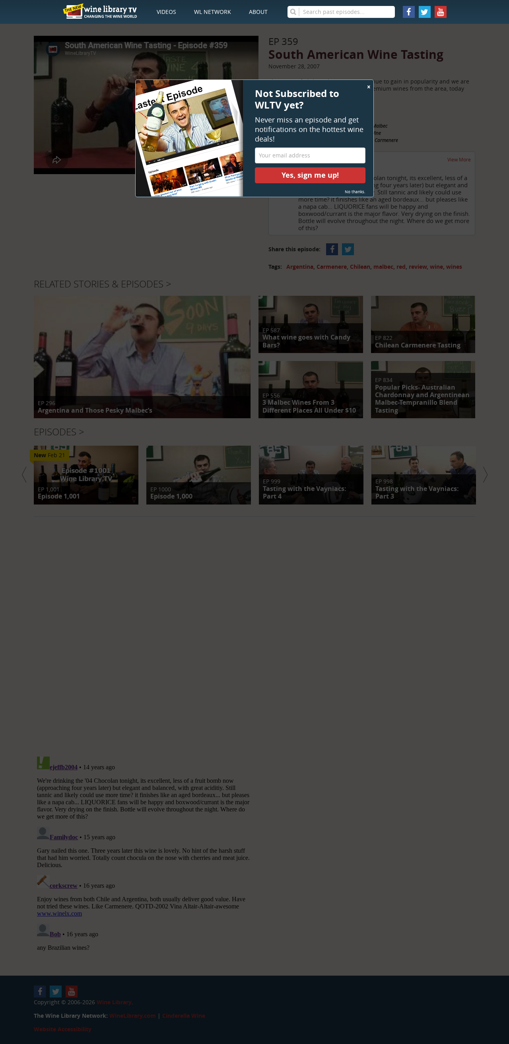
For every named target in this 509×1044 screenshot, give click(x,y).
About (258, 12)
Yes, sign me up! (310, 175)
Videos (166, 12)
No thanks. (355, 191)
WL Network (212, 12)
